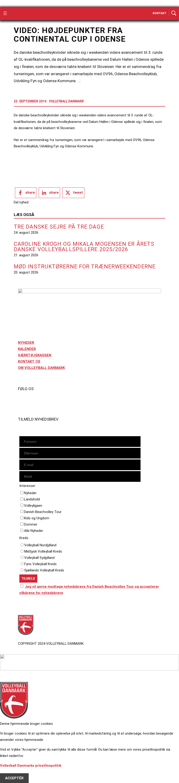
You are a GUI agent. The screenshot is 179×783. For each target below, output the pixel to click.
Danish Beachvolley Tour (43, 512)
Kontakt (159, 13)
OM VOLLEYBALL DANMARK (41, 368)
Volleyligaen (33, 505)
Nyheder (30, 493)
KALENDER (27, 349)
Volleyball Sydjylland (39, 558)
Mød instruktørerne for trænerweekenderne (84, 266)
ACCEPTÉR (14, 778)
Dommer (30, 524)
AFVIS (10, 772)
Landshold (32, 499)
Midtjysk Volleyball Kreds (43, 551)
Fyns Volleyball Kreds (40, 564)
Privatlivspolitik (31, 606)
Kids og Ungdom (36, 518)
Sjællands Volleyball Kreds (44, 570)
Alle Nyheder (33, 531)
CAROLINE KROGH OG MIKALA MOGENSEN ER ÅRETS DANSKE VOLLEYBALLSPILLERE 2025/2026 (84, 246)
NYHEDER (26, 343)
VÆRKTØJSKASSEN (34, 355)
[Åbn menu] (5, 13)
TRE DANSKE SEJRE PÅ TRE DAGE (59, 227)
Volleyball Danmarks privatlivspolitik (30, 765)
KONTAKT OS (29, 361)
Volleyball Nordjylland (40, 545)
